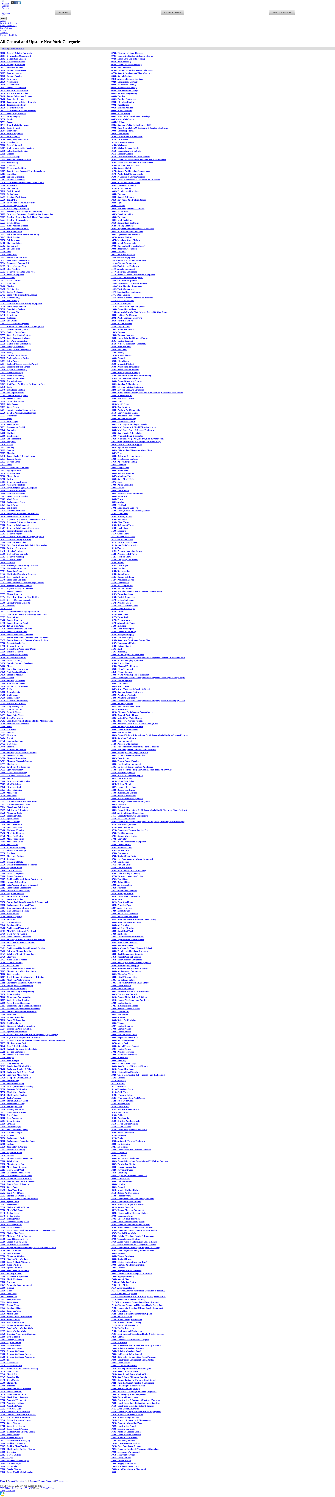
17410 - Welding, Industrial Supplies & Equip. (131, 1368)
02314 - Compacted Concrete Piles (15, 263)
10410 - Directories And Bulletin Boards (128, 200)
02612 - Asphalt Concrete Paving (14, 358)
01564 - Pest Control (9, 131)
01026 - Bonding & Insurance (13, 70)
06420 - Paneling (7, 945)
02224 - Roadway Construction (14, 220)
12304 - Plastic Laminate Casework (126, 318)
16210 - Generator (119, 1135)
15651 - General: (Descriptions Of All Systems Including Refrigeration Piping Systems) (149, 810)
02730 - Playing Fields (9, 424)
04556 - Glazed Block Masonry (13, 773)
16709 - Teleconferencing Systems (125, 1239)
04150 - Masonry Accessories (12, 680)
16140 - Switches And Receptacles (125, 1121)
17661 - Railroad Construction (124, 1437)
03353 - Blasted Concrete (11, 594)
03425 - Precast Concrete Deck (13, 631)
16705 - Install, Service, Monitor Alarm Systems (132, 1227)
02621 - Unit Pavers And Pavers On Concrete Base (22, 384)
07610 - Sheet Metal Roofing (12, 1104)
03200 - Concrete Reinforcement (14, 525)
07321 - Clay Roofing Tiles (11, 1063)
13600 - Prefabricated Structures (125, 367)
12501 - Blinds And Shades (122, 329)
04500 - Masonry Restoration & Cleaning (18, 752)
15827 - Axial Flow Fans (121, 908)
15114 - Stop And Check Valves (124, 545)
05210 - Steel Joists (8, 796)
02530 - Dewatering (8, 315)
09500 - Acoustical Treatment (13, 1400)
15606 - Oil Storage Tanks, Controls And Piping (132, 767)
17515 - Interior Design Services (125, 1417)
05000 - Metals (6, 778)
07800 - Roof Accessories (11, 1118)
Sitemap (33, 1481)
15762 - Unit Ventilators (121, 868)
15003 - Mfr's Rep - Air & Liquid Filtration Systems (133, 427)
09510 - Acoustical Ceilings (12, 1403)
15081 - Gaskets (117, 488)
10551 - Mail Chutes (119, 211)
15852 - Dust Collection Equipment (126, 960)
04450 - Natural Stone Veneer (13, 749)
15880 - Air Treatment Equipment (126, 971)
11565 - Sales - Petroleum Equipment (127, 277)
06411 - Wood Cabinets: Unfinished (15, 937)
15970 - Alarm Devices (120, 1043)
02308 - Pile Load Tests (10, 249)
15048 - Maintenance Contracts (124, 459)
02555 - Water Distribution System (15, 335)
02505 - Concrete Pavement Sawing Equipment (21, 303)
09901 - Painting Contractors (123, 99)
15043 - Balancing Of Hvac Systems (126, 456)
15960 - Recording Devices (122, 1040)
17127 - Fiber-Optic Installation (124, 1325)
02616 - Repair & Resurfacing (13, 370)
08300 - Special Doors (9, 1201)
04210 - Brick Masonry (10, 698)
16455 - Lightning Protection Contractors (129, 1175)
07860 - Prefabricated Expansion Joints (17, 1141)
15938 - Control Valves (121, 1029)
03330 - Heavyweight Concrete (13, 577)
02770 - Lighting (7, 433)
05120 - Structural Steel (10, 787)
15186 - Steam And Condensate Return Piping (131, 640)
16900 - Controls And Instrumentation (127, 1265)
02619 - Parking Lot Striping (13, 378)
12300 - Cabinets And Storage (124, 315)
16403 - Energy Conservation (123, 1167)
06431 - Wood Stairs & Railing (13, 960)
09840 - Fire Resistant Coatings (124, 90)
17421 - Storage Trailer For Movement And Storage (133, 1380)
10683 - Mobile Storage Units (123, 243)
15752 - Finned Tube (120, 850)
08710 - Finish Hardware (11, 1279)
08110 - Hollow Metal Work (12, 1170)
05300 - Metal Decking (10, 821)
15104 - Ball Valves (119, 519)
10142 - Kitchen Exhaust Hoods (124, 148)
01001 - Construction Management (15, 56)
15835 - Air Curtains (120, 925)
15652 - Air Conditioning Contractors (127, 813)
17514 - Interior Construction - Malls (127, 1414)
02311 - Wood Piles (8, 254)
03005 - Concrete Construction (13, 482)
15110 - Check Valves (120, 534)
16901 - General (118, 1268)
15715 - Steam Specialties (122, 827)
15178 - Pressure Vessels (121, 620)
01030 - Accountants (9, 82)
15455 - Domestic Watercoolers (124, 729)
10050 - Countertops (120, 134)
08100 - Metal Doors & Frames (13, 1167)
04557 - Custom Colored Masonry (15, 775)
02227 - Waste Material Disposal (14, 226)
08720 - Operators (8, 1282)
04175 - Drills (6, 689)
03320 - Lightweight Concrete (13, 568)
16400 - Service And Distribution (125, 1158)
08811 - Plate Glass (8, 1294)
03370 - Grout (6, 608)
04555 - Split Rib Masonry (11, 770)
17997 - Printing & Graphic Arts (125, 1466)
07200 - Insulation (8, 1014)
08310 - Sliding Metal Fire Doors (14, 1207)
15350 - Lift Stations (119, 683)
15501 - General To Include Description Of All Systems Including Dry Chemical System (149, 735)
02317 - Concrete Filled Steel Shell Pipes (17, 272)
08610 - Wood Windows (10, 1265)
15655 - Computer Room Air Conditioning (129, 816)
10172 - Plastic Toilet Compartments (127, 174)
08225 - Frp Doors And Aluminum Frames (19, 1199)
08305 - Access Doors (9, 1204)
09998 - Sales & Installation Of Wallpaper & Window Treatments (139, 128)
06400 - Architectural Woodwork (14, 928)
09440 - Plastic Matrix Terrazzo (14, 1397)
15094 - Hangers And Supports (124, 508)
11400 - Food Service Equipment (125, 266)
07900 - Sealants (7, 1144)
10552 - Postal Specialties (122, 214)
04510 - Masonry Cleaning (11, 755)
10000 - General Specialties (122, 131)
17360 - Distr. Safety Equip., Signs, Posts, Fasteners (133, 1357)
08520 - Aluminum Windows (12, 1256)
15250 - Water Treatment (122, 669)
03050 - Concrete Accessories (13, 490)
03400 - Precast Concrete (11, 620)
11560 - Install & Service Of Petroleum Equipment (133, 275)
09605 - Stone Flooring (10, 1435)
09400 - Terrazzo (7, 1386)
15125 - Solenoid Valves (121, 557)
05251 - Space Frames (9, 819)
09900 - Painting (118, 96)
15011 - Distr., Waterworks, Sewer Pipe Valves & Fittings (136, 442)
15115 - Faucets (117, 548)
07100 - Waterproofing (10, 974)
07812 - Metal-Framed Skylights (14, 1129)
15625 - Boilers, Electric (121, 784)
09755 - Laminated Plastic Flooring (126, 64)
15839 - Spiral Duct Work (122, 931)
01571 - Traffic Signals (10, 136)
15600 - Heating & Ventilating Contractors (129, 752)
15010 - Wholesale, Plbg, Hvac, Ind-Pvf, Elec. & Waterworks (137, 439)
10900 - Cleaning (118, 252)
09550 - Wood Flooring (10, 1423)
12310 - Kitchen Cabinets (122, 321)
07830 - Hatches (7, 1135)
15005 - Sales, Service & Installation (126, 433)
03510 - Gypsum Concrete (11, 646)
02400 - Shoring (7, 286)
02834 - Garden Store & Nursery (14, 467)
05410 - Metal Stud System (12, 833)
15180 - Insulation (118, 626)
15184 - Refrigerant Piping (122, 634)
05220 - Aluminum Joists (11, 813)
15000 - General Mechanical (123, 421)
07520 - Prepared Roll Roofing (13, 1089)
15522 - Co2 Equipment (121, 741)
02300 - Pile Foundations (11, 243)
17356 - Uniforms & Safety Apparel (126, 1354)
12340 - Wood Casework (121, 324)
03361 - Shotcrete (7, 606)
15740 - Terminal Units (121, 844)
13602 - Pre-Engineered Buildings (125, 372)
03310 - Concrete (7, 562)
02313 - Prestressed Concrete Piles (15, 260)
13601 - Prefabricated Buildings (125, 370)
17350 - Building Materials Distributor (127, 1348)
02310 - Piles (5, 252)
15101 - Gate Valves (119, 513)
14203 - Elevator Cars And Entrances (127, 390)
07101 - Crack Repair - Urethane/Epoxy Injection (22, 977)
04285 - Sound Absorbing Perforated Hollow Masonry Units (26, 721)
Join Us (23, 1481)
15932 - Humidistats (119, 1014)
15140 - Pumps (117, 562)
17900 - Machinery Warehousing (125, 1452)
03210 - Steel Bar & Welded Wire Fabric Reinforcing (23, 545)
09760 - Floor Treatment (121, 67)
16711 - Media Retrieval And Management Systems (133, 1245)
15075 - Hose (116, 482)
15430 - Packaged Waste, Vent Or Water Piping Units (134, 724)
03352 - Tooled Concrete (11, 591)
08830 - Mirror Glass (9, 1314)
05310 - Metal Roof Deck (11, 824)
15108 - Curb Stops (119, 528)
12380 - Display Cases (120, 326)
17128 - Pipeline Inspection (122, 1328)
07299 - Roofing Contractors (12, 1052)
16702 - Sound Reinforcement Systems (127, 1222)
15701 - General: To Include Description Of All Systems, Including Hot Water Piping (148, 821)
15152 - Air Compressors (122, 585)
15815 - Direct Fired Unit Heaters (125, 896)
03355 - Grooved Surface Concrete (15, 600)
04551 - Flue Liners (8, 764)
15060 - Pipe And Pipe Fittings (124, 462)
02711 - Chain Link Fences (12, 401)
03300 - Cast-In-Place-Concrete (14, 554)
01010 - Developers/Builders (12, 62)
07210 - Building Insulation (12, 1017)
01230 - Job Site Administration (14, 93)
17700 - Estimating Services (123, 1440)
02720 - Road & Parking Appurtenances (18, 413)
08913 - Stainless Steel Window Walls (16, 1328)
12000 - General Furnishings (123, 309)
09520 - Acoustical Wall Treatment (15, 1412)
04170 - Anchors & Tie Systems (14, 686)
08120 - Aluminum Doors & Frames (16, 1178)
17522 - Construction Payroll (123, 1426)
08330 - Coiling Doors (9, 1213)
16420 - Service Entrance (122, 1170)
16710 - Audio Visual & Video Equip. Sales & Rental (134, 1242)
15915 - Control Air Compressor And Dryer (130, 1000)
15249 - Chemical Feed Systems (124, 666)
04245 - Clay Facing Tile (11, 709)
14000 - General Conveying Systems (126, 381)
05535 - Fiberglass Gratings (12, 856)
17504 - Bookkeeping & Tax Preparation (129, 1394)
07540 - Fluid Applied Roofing (13, 1095)
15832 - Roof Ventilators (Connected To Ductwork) (133, 919)
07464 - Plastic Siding (9, 1081)
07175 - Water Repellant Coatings (15, 1000)
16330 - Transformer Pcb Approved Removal (131, 1150)
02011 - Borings (7, 154)
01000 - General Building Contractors (16, 53)
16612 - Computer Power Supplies (126, 1201)
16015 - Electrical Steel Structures (125, 1072)
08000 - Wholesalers (9, 1161)
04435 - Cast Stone (8, 744)
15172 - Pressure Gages (121, 603)
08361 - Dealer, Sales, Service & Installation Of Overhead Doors (28, 1230)
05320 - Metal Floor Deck (11, 827)
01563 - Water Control (10, 128)
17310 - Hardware (119, 1342)
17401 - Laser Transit (120, 1363)
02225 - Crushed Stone (10, 223)
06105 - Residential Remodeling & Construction (21, 879)
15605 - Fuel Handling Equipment (126, 764)
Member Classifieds (8, 35)
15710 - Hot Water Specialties (123, 824)
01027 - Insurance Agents (11, 73)
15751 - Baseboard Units (121, 847)
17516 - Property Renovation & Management (131, 1420)
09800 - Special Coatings (121, 76)
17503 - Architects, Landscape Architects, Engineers (134, 1391)
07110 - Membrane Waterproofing (15, 980)
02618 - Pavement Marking (12, 375)
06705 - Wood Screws (9, 965)
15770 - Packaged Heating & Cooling (127, 876)
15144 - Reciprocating (120, 571)
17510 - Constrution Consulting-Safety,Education (132, 1406)
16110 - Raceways (118, 1081)
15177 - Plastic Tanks (120, 617)
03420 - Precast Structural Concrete (16, 629)
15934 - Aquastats (118, 1017)
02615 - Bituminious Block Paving (15, 367)
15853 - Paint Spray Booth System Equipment (131, 962)
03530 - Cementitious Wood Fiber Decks (18, 649)
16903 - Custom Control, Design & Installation (131, 1273)
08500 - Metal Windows (10, 1250)
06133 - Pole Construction (11, 899)
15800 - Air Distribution (121, 885)
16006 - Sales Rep (118, 1060)
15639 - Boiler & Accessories (123, 796)
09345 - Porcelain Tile (9, 1377)
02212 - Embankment (9, 194)
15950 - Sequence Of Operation (124, 1037)
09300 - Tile (5, 1360)
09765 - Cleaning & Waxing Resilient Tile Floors (132, 70)
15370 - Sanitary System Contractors (127, 692)
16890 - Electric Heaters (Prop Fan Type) (129, 1262)
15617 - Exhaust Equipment (123, 773)
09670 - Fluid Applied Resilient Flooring (17, 1449)
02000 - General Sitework (11, 145)
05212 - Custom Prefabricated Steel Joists (18, 801)
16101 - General (118, 1078)
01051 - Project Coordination (13, 87)
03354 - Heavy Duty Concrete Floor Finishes (19, 597)
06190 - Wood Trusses (9, 914)
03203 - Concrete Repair (11, 534)
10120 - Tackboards (119, 139)
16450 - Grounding (119, 1173)
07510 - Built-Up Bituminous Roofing (16, 1086)
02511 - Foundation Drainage (13, 309)
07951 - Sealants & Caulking (12, 1150)
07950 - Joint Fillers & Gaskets (13, 1147)
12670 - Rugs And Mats (121, 347)
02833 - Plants (6, 465)
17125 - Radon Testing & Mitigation (126, 1319)
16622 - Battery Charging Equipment (127, 1210)
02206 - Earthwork (8, 185)
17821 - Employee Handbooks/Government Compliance (135, 1449)
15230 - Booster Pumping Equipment (127, 660)
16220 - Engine (117, 1138)
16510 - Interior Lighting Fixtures (125, 1190)
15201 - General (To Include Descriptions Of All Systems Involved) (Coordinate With (148, 657)
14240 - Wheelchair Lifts (121, 395)
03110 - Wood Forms (9, 499)
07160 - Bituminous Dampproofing (15, 997)
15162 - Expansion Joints (122, 594)
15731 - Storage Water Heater (124, 836)
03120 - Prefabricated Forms (12, 502)
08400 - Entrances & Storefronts (14, 1245)
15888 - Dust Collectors (121, 986)
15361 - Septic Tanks (120, 686)
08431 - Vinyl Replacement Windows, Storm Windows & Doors (28, 1247)
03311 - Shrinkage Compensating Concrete (19, 565)
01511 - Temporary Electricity (13, 105)
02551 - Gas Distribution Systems (14, 324)
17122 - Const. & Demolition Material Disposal (131, 1314)
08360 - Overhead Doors (11, 1227)
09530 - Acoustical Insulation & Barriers (18, 1414)
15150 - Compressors (120, 583)
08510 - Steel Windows (10, 1253)
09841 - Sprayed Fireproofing (124, 93)
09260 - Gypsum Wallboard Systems (16, 1354)
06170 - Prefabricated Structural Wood (17, 905)
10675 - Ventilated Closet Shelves (125, 240)
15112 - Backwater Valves (122, 539)
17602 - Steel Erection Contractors (126, 1435)
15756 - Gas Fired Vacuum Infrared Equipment (132, 859)
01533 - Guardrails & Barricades (14, 125)
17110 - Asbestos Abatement (123, 1288)
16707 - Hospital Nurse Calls (123, 1233)
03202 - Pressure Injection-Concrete (16, 531)
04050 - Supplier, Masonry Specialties (16, 663)
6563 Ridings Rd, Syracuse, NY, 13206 (16, 1488)
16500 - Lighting (118, 1184)
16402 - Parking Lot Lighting (123, 1164)
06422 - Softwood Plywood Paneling (16, 951)
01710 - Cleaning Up (9, 142)
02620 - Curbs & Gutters (11, 381)
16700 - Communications (122, 1216)
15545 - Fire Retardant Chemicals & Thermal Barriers (135, 747)
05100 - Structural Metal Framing (15, 781)
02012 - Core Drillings (9, 157)
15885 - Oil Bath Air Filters (123, 980)
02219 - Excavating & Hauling (13, 205)
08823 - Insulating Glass (10, 1311)
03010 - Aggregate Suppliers (12, 485)
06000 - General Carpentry (12, 873)
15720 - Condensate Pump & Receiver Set (129, 830)
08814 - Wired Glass (9, 1302)
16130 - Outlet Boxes (120, 1106)
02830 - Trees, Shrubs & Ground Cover (17, 456)
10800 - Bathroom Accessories (124, 249)
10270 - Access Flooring (121, 188)
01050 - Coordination (9, 85)
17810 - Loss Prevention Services (125, 1443)
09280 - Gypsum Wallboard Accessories (17, 1357)
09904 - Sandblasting (120, 105)
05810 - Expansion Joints (11, 868)
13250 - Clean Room (120, 361)
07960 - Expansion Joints (11, 1152)
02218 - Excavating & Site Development (17, 203)
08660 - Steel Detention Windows (14, 1270)
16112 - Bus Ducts (118, 1086)
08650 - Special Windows (11, 1268)
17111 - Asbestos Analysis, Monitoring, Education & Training (137, 1291)
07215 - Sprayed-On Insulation (13, 1032)
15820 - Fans (116, 899)
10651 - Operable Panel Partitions (125, 234)
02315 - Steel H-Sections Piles (13, 266)
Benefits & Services (8, 23)
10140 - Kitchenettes (119, 145)
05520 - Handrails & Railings (13, 847)
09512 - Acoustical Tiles (10, 1409)
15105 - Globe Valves (120, 522)
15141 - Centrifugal (119, 565)
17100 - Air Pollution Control (123, 1282)
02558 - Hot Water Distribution (13, 341)
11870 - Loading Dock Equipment (126, 292)
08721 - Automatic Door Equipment (16, 1285)
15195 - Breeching (119, 652)
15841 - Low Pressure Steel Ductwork (127, 937)
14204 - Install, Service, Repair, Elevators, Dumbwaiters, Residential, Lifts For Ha (147, 393)
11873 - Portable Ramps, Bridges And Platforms (132, 298)
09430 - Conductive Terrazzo (13, 1394)
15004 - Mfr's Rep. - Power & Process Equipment (132, 430)
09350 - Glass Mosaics (9, 1380)
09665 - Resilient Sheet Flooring (14, 1446)
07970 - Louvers (7, 1155)
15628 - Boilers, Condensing (123, 790)
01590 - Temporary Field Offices (14, 139)
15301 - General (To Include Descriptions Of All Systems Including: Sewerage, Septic (148, 678)
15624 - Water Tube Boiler (122, 781)
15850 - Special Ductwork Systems (126, 957)
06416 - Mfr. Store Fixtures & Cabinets (17, 942)
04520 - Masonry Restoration (13, 758)
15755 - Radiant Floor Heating (124, 856)
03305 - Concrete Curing (11, 560)
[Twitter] (12, 2)
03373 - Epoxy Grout (9, 617)
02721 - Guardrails (8, 416)
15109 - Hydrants (118, 531)
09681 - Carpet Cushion (10, 1455)
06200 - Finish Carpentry (11, 916)
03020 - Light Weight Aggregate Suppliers (18, 488)
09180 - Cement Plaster (10, 1345)
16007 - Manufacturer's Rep (123, 1063)
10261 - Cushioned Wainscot (123, 185)
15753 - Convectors (119, 853)
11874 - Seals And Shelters (122, 300)
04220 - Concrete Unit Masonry (14, 701)
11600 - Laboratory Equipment (124, 280)
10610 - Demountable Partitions (125, 223)
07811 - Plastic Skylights (10, 1127)
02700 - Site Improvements (12, 393)
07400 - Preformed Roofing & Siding (16, 1069)
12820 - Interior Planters (121, 355)
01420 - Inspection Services (12, 99)
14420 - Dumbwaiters (120, 407)
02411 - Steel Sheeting (9, 289)
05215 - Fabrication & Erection (14, 810)
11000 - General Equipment (123, 257)
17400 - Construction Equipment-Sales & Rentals (132, 1360)
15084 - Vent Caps (119, 496)
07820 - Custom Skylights (11, 1132)
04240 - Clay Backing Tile (11, 706)
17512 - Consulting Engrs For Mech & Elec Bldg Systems (136, 1412)
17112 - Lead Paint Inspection (124, 1294)
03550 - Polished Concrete (11, 652)
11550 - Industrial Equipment (124, 272)
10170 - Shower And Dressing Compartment (130, 171)
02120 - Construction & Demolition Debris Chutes (22, 182)
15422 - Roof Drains (119, 709)
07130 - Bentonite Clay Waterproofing (17, 991)
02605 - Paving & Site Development (15, 349)
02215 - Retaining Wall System (13, 197)
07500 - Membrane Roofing (12, 1083)
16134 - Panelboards (120, 1118)
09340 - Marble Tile (8, 1374)
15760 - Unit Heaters (120, 862)
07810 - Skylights (7, 1124)
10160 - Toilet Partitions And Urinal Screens (130, 157)
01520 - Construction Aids (11, 108)
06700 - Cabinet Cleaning (11, 962)
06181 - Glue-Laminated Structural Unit (18, 908)
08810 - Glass (6, 1291)
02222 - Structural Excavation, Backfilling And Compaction (26, 214)
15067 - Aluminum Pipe (121, 476)
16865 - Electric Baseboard (122, 1256)
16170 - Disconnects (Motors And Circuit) (129, 1129)
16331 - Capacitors (119, 1152)
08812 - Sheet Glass (8, 1296)
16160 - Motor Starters (121, 1127)
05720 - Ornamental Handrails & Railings (18, 865)
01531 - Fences (6, 122)
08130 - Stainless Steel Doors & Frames (17, 1181)
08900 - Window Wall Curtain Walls (16, 1317)
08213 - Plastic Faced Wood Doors (15, 1196)
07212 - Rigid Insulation (10, 1023)
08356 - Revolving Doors (11, 1224)
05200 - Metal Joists (8, 793)
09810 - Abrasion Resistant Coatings (127, 79)
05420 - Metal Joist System (11, 836)
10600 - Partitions (118, 217)
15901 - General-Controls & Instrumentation (130, 991)
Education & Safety (8, 25)
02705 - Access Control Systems (14, 395)
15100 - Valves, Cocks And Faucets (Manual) (130, 511)
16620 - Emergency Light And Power (127, 1204)
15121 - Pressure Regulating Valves (126, 551)
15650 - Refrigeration (120, 807)
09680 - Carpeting (8, 1452)
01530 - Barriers (7, 119)
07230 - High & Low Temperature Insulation (20, 1037)
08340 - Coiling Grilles (10, 1216)
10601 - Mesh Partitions (121, 220)
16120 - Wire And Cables (122, 1095)
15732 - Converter (119, 839)
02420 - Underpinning (9, 298)
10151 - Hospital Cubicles (122, 154)
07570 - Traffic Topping (10, 1098)
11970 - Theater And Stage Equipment (128, 306)
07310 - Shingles (7, 1057)
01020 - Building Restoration (12, 64)
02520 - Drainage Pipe (10, 312)
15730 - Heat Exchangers (122, 833)
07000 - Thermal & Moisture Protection (17, 968)
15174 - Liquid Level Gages (123, 608)
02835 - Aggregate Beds (10, 470)
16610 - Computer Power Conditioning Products (132, 1199)
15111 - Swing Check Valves (123, 537)
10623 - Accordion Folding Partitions (127, 231)
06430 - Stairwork (8, 957)
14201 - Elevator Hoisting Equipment (127, 387)
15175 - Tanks (117, 611)
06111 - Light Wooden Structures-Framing (19, 885)
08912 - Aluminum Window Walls (15, 1325)
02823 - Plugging (7, 453)
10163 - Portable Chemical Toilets (125, 165)
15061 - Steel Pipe (118, 465)
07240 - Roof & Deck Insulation (14, 1046)
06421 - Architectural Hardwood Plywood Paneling (22, 948)
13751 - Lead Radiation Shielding (125, 378)
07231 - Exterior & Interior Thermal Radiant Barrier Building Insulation (32, 1040)
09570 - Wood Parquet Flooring (14, 1429)
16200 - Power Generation (122, 1132)
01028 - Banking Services (11, 76)
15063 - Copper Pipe (120, 467)
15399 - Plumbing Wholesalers (124, 695)
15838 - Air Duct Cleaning (122, 928)
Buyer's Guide (6, 28)
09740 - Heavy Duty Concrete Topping (128, 59)
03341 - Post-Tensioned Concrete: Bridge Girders (22, 583)
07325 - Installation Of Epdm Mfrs (15, 1066)
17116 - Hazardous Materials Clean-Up (128, 1299)
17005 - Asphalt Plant (120, 1279)
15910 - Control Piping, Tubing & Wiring (129, 997)
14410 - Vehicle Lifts (120, 404)
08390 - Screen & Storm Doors (13, 1242)
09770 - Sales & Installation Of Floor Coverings (131, 73)
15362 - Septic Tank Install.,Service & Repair (130, 689)
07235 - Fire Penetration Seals (13, 1043)
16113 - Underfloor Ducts (122, 1089)
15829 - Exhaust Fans (120, 911)
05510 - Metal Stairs (9, 844)
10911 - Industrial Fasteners (123, 254)
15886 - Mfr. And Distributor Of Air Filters (130, 983)
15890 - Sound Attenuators (122, 988)
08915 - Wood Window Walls (13, 1331)
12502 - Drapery (118, 332)
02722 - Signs (6, 418)
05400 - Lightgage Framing (12, 830)
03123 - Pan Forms (8, 508)
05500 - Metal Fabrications (12, 839)
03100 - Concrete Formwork (12, 493)
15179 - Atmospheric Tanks (123, 623)
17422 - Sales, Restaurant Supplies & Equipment (132, 1383)
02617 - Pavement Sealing (11, 372)
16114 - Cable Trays (119, 1092)
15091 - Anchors (118, 502)
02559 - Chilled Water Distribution (15, 344)
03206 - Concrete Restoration (13, 542)
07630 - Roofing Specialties (12, 1109)
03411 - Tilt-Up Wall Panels (12, 626)
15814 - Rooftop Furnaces (122, 893)
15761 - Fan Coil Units (120, 865)
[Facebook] (16, 2)
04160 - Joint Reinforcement (12, 683)
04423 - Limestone (8, 735)
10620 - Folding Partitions (122, 226)
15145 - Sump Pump (120, 574)
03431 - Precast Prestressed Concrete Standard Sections (24, 637)
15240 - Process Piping (120, 663)
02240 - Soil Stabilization (11, 231)
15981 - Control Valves (121, 1049)
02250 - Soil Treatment (10, 240)
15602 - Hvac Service (120, 758)
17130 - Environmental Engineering (126, 1331)
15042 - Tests (116, 453)
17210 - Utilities (117, 1337)
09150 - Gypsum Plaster (10, 1342)
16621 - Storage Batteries (122, 1207)
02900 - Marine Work (9, 476)
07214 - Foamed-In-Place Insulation (16, 1029)
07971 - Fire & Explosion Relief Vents (16, 1158)
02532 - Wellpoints (8, 318)
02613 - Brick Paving (9, 361)
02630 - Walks (6, 387)
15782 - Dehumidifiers (120, 882)
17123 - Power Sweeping (121, 1317)
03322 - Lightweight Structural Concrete (18, 574)
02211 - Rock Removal (10, 191)
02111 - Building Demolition (12, 177)
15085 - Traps (117, 499)
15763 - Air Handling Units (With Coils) (128, 870)
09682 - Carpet (6, 1458)
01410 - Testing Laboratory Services (16, 96)
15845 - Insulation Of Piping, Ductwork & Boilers (132, 948)
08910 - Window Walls (10, 1319)
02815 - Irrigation (8, 442)
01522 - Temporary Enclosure (13, 113)
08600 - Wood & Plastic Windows (15, 1262)
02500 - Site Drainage (9, 300)
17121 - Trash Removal (121, 1311)
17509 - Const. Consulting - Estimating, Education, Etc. (135, 1403)
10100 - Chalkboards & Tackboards (127, 136)
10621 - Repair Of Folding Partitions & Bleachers (132, 229)
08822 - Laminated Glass (11, 1308)
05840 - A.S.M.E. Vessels (11, 870)
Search (5, 48)
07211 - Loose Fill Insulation (12, 1020)
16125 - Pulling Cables (120, 1104)
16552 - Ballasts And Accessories (125, 1193)
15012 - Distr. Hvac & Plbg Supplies (126, 444)
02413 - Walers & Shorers (11, 292)
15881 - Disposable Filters (122, 974)
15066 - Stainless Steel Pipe (122, 473)
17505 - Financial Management (124, 1397)
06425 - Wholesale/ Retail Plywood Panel (18, 954)
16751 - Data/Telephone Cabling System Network (132, 1250)
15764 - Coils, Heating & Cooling (125, 873)
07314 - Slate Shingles (9, 1060)
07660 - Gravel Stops (9, 1115)
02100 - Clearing (7, 165)
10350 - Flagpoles (118, 194)
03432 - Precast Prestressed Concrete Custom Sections (24, 640)
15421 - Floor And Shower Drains (126, 706)
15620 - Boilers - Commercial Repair (127, 775)
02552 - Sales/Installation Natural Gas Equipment (22, 326)
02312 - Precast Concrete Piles (13, 257)
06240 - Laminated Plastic (11, 925)
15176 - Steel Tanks (119, 614)
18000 (113, 1472)
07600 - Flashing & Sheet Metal (14, 1101)
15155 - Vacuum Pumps (121, 588)
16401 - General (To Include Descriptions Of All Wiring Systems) (139, 1161)
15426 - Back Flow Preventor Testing (127, 721)
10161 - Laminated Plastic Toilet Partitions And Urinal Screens (138, 159)
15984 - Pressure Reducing (122, 1052)
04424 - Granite (7, 738)
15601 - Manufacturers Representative (128, 755)
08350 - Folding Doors (10, 1219)
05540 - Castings (7, 859)
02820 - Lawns (6, 444)
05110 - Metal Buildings (10, 784)
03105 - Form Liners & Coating (14, 496)
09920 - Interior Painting (121, 111)
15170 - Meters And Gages (122, 600)
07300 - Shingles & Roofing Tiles (14, 1055)
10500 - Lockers (118, 205)
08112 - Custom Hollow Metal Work (16, 1175)
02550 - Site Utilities (8, 321)
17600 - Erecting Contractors (123, 1429)
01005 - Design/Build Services (13, 59)
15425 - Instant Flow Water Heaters (126, 718)
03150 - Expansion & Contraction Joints (18, 522)
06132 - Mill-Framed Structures (14, 896)
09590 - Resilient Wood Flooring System (17, 1432)
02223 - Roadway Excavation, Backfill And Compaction (24, 217)
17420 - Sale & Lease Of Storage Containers (130, 1377)
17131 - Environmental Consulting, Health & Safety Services (137, 1334)
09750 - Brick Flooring (121, 62)
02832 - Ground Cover (10, 462)
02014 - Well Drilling (9, 162)
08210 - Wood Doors (9, 1187)
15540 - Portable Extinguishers (124, 744)
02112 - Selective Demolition (12, 180)
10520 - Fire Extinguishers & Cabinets (127, 208)
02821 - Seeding (7, 447)
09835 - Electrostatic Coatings (124, 87)
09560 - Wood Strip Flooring (12, 1426)
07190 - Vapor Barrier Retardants (15, 1003)
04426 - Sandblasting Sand (12, 741)
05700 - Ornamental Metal (11, 862)
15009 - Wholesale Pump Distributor (127, 436)
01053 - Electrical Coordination (14, 90)
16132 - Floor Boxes (119, 1112)
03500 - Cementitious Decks (12, 643)
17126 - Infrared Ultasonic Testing (126, 1322)
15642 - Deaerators (119, 804)
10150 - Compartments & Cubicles (126, 151)
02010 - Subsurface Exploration (14, 151)
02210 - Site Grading (9, 188)
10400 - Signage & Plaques (122, 197)
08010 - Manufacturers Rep (12, 1164)
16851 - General (118, 1253)
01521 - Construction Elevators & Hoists (18, 111)
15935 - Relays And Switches (123, 1020)
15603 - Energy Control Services (125, 761)
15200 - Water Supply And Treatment (127, 655)
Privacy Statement (46, 1481)
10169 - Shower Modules (121, 168)
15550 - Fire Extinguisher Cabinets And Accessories (133, 749)
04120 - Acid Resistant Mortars (13, 672)
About (2, 21)
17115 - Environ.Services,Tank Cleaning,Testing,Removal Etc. (138, 1296)
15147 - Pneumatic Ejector (122, 580)
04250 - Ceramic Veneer (10, 712)
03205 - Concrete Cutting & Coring (15, 539)
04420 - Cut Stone (8, 729)
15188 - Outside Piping (121, 646)
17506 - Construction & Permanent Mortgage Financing (135, 1400)
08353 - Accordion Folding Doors (14, 1222)
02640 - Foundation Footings (12, 390)
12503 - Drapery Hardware (123, 335)
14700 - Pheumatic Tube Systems (125, 416)
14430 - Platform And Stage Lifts (125, 410)
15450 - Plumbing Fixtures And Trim (127, 726)
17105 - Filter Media (120, 1285)
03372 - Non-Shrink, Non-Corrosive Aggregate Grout (23, 614)
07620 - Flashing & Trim (11, 1106)
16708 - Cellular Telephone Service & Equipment (132, 1236)
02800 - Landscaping (9, 436)
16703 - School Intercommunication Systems (130, 1224)
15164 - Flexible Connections (123, 597)
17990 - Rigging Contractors (123, 1463)
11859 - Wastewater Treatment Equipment (129, 283)
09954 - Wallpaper (119, 122)
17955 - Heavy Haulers (121, 1458)
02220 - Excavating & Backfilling (14, 208)
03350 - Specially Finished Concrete (16, 585)
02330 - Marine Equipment (12, 275)
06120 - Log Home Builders (12, 893)
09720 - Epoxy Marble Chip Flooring (16, 1472)
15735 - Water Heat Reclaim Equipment (128, 842)
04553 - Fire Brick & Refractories (15, 767)
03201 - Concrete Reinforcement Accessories (19, 528)
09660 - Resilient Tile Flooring (13, 1443)
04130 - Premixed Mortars (11, 675)
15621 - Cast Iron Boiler (121, 778)
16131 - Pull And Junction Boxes (125, 1109)
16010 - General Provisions (122, 1069)
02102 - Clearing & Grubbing (13, 168)
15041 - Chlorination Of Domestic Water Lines (131, 450)
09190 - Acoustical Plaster (11, 1348)
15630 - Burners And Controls (124, 793)
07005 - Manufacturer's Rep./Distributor (18, 971)
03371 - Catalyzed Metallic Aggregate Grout (19, 611)
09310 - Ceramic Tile (9, 1363)
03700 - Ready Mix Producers (13, 657)
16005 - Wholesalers (119, 1057)
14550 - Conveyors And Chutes (124, 413)
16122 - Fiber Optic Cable (122, 1101)
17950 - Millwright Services (123, 1455)
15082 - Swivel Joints (120, 490)
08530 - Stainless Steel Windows (14, 1259)
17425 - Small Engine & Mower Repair (128, 1386)
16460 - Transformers (120, 1178)
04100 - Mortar (6, 666)
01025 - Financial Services (11, 67)
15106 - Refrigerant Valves (122, 525)
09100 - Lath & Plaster (10, 1337)
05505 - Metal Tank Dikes (11, 842)
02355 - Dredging (7, 283)
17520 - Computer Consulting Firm (126, 1423)
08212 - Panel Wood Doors (12, 1193)
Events (3, 30)
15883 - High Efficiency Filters (124, 977)
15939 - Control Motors (121, 1032)
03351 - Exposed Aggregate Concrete (16, 588)
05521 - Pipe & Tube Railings (13, 850)
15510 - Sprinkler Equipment (123, 738)
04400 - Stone (6, 726)
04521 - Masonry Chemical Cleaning (16, 761)
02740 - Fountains (8, 430)
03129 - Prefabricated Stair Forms (15, 516)
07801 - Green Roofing (10, 1121)
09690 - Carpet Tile (8, 1466)
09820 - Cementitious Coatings (124, 82)
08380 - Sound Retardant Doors (14, 1239)
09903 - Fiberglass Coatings (123, 102)
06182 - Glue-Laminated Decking (14, 911)
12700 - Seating (117, 352)
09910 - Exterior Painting (122, 108)
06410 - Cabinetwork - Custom (13, 934)
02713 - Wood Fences (9, 407)
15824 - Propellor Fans (121, 905)
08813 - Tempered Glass (10, 1299)
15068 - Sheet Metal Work (122, 479)
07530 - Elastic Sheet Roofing (13, 1092)
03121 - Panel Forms (9, 505)
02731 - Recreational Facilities (13, 427)
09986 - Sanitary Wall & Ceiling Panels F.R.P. (131, 125)
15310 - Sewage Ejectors (121, 680)
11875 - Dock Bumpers (121, 303)
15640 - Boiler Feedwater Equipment (127, 798)
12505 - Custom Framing (122, 341)
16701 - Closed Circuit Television (125, 1219)
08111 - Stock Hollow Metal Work (15, 1173)
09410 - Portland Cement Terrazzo (15, 1388)
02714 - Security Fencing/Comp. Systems (18, 410)
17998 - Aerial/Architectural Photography (129, 1469)
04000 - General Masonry (11, 660)
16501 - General (118, 1187)
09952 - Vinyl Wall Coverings (123, 119)
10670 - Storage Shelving (121, 237)
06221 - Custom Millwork (11, 922)
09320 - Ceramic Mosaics (11, 1365)
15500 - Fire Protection (121, 732)
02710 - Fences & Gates (10, 398)
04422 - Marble (6, 732)
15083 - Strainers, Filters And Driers (127, 493)
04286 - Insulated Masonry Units (14, 724)
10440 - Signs (116, 203)
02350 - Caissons (7, 277)
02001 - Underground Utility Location (17, 148)
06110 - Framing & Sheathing (13, 882)
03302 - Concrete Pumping (12, 557)
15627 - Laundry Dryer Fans (123, 787)
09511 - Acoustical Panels (11, 1406)
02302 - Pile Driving (9, 246)
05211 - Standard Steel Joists (12, 798)
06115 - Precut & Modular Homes (15, 891)
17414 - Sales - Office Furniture (124, 1371)
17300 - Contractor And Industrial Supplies (130, 1340)
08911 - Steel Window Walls (12, 1322)
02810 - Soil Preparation (10, 439)
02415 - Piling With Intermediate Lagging (18, 295)
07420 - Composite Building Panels (15, 1078)
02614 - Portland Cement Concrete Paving (19, 364)
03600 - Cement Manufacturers (14, 655)
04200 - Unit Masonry (9, 695)
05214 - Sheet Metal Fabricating (14, 807)
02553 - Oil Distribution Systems (14, 329)
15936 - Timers (117, 1023)
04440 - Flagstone (7, 747)
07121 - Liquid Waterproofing (13, 988)
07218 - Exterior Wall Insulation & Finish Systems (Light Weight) (29, 1034)
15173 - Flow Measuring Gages (124, 606)
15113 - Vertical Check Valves (124, 542)
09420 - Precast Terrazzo (11, 1391)
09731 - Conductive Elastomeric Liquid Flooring (132, 56)
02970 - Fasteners (7, 479)
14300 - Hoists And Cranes (122, 398)
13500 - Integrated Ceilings (122, 364)
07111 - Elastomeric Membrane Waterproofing (20, 983)
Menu (3, 18)
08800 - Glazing (7, 1288)
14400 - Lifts (116, 401)
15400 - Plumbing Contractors (124, 698)
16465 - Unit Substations (121, 1181)
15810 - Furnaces (118, 888)
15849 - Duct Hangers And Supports (127, 954)
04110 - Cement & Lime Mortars (14, 669)
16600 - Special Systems (121, 1196)
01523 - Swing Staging (10, 116)
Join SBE (4, 33)
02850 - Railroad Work (10, 473)
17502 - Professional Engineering (125, 1388)
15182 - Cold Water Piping (122, 629)
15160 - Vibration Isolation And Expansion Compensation (136, 591)
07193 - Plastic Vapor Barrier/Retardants (18, 1011)
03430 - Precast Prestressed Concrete (16, 634)
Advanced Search (16, 48)
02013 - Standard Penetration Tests (15, 159)
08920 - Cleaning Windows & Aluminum (18, 1334)
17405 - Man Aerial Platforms (124, 1365)
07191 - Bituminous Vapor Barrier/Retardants (20, 1006)
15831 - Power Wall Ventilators (124, 916)
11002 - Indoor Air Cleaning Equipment (128, 260)
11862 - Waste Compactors (122, 289)
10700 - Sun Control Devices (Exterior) (128, 246)
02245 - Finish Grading (10, 237)
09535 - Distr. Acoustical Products (15, 1417)
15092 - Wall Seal (118, 505)
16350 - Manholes (118, 1155)
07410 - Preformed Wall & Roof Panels (17, 1072)
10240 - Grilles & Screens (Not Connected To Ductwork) (135, 180)
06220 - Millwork (7, 919)
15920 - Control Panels (121, 1003)
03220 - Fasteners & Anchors (13, 548)
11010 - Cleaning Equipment (123, 263)
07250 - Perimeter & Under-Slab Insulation (19, 1049)
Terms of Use (62, 1481)
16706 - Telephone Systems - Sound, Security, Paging (134, 1230)
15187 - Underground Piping (123, 643)
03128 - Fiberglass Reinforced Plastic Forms (19, 513)
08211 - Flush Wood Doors (11, 1190)
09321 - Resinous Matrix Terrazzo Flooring (19, 1368)
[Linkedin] (19, 2)
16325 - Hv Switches (119, 1147)
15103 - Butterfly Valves (121, 516)
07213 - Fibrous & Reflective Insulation (17, 1026)
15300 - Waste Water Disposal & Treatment (130, 675)
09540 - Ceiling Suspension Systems (15, 1420)
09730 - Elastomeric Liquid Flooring (127, 53)
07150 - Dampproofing (10, 994)
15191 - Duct (116, 649)
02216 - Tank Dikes (8, 200)
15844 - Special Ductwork (122, 945)
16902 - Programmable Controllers (126, 1270)
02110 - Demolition (8, 174)
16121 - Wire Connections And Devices (128, 1098)
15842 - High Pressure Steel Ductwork (127, 939)
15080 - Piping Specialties (122, 485)
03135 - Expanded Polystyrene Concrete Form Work (23, 519)
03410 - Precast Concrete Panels (14, 623)
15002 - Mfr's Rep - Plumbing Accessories (129, 424)
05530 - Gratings (7, 853)
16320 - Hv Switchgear (121, 1144)
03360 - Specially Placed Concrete (15, 603)
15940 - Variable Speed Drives (124, 1034)
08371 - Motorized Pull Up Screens (15, 1236)
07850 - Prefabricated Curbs (12, 1138)
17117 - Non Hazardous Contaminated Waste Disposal (134, 1302)
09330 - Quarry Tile (9, 1371)
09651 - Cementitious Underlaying (15, 1440)
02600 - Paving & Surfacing (12, 347)
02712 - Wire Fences (9, 404)
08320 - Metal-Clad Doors (11, 1210)
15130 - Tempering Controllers (124, 560)
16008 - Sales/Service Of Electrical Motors (129, 1066)
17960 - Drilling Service (121, 1460)
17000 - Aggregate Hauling (122, 1276)
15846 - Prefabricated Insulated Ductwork (129, 951)
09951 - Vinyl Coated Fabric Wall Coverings (130, 116)
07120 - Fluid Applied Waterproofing (16, 986)
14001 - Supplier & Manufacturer (125, 384)
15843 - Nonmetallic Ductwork (124, 942)
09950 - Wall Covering (120, 113)
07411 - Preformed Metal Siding (14, 1075)
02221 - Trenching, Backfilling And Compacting (21, 211)
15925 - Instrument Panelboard (124, 1006)
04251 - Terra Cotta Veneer (12, 715)
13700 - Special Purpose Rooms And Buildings (131, 375)
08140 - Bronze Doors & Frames (14, 1184)
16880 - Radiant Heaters (121, 1259)
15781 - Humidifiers (119, 879)
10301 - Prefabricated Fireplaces (125, 191)
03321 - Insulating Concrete (12, 571)
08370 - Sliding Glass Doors (12, 1233)
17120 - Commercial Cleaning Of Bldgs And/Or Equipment (137, 1308)
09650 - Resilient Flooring (11, 1437)
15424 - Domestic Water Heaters (125, 715)
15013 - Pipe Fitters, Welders (123, 447)
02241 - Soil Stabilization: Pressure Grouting (19, 234)
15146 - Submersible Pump (122, 577)
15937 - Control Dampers (122, 1026)
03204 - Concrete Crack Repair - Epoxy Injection (22, 537)
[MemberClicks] (13, 1496)
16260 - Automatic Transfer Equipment (128, 1141)
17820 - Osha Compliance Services (126, 1446)
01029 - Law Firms (8, 79)
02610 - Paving (6, 352)
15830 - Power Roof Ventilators (124, 914)
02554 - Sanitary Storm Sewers (13, 332)
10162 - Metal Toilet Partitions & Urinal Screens (132, 162)
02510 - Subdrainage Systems (13, 306)
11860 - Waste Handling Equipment (126, 286)
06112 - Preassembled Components (15, 888)
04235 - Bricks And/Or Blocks (13, 703)
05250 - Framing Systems (11, 816)
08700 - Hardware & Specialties (14, 1276)
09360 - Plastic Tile (8, 1383)
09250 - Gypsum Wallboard (12, 1351)
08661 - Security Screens (11, 1273)
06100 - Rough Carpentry (11, 876)
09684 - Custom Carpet (10, 1463)
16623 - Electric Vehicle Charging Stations (129, 1213)
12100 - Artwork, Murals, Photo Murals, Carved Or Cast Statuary (140, 312)
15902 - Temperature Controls (124, 994)
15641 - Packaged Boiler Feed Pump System (130, 801)
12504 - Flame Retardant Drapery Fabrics (129, 338)
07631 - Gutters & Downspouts (13, 1112)
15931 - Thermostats (120, 1011)
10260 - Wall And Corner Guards (125, 182)
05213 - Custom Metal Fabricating (15, 804)
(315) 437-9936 (47, 1488)
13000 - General (118, 358)
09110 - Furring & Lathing (12, 1340)
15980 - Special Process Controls (125, 1046)
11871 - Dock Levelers (120, 295)
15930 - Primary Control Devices (125, 1009)
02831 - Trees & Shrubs (10, 459)
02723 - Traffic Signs (9, 421)
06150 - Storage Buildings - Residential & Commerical (24, 902)
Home (2, 1481)
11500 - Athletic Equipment (123, 269)
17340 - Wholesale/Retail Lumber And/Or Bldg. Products (136, 1345)
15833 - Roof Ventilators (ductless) (126, 922)
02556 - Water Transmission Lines (15, 338)
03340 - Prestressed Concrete (13, 580)
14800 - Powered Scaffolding (123, 418)
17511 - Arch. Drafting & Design (125, 1409)
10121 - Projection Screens (122, 142)
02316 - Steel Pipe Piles (10, 269)
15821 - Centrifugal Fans (122, 902)
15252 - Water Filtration (121, 672)
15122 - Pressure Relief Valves (124, 554)
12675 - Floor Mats (119, 349)
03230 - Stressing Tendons (11, 551)
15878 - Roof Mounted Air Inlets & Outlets (129, 968)
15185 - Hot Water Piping (122, 637)
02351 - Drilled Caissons (10, 280)
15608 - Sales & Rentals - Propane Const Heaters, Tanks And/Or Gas (141, 770)
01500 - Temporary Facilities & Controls (18, 102)
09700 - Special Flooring (10, 1469)
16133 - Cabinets (118, 1115)
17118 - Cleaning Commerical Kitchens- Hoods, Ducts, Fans (137, 1305)
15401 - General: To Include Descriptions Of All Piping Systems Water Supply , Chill (148, 701)
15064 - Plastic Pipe (119, 470)
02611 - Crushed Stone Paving (13, 355)
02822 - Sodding (7, 450)
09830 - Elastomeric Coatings (123, 85)
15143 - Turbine (118, 568)
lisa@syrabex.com (7, 1490)
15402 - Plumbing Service (122, 703)
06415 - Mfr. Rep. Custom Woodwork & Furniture (22, 939)
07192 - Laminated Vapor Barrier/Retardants (20, 1009)
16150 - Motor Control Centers (124, 1124)
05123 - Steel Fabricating (11, 790)
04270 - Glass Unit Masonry (12, 718)
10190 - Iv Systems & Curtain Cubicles (128, 177)
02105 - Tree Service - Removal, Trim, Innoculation (22, 171)
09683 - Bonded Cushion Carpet (14, 1460)
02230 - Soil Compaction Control (14, 229)
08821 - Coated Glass (9, 1305)
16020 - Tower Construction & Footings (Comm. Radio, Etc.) (138, 1075)
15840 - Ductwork (119, 934)
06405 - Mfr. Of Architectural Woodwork (18, 931)
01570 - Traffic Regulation (11, 134)
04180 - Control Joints (10, 692)
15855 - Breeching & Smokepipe (125, 965)
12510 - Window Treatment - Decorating (128, 344)
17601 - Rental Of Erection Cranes (126, 1432)
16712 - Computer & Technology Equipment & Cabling (135, 1247)
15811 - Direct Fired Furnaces (124, 891)
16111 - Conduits (118, 1083)
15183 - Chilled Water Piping (123, 631)
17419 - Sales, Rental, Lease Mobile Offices (129, 1374)
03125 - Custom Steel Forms (12, 511)
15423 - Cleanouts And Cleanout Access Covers (131, 712)
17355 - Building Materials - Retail (126, 1351)
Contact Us (13, 1481)
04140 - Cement (7, 678)
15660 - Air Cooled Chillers (123, 819)
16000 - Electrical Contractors (124, 1055)
